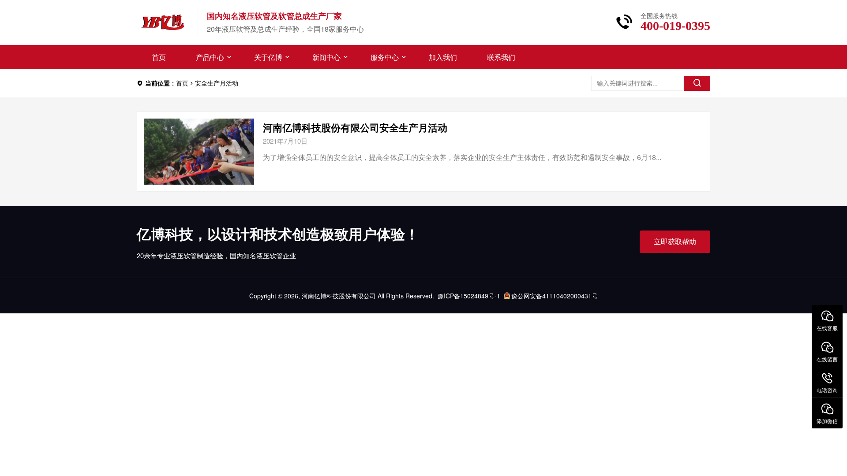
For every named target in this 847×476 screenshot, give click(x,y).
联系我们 (501, 57)
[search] (697, 83)
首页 (159, 57)
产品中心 (210, 57)
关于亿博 (268, 57)
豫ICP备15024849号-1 (469, 295)
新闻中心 (326, 57)
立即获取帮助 (675, 241)
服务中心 (385, 57)
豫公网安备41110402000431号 (554, 295)
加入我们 (443, 57)
